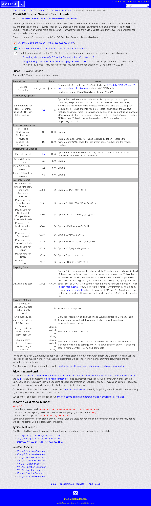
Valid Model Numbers (56, 18)
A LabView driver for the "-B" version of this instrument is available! (52, 48)
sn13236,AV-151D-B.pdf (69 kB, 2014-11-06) (38, 438)
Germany (89, 375)
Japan (104, 375)
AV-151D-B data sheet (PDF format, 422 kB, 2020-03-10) (46, 42)
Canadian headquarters (75, 389)
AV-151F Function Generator (31, 463)
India (97, 375)
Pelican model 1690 (68, 286)
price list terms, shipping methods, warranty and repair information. (90, 366)
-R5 (43, 154)
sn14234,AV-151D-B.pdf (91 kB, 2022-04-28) (38, 435)
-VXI (42, 110)
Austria (30, 375)
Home (53, 484)
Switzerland (121, 375)
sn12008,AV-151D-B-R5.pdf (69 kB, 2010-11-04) (40, 441)
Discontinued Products (124, 1)
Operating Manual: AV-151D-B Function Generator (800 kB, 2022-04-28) (58, 57)
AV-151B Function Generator (31, 454)
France (80, 375)
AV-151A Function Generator (31, 451)
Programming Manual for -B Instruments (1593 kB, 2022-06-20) (54, 61)
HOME (15, 10)
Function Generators (60, 10)
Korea (111, 375)
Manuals (35, 18)
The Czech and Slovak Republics (59, 375)
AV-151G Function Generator (31, 467)
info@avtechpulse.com (75, 499)
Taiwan (131, 375)
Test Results (72, 18)
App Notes (143, 1)
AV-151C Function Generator (31, 457)
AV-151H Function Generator (31, 470)
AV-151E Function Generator (31, 460)
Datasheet (25, 18)
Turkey (20, 378)
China (38, 375)
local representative (55, 378)
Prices (43, 18)
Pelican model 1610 (76, 290)
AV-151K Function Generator (31, 476)
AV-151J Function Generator (31, 473)
